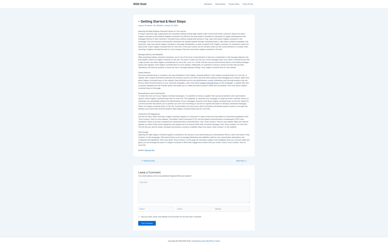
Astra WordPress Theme (211, 241)
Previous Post (148, 161)
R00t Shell (139, 4)
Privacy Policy (234, 4)
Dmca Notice (220, 4)
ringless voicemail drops (209, 83)
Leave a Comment (145, 25)
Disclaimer (208, 4)
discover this (149, 150)
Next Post (241, 161)
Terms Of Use (248, 4)
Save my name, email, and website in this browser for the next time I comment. (171, 217)
